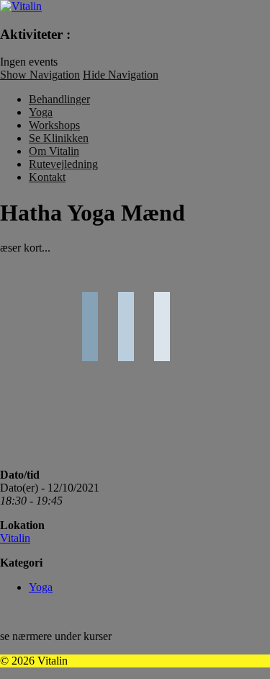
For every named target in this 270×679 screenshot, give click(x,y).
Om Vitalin (54, 151)
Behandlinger (59, 99)
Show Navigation (40, 74)
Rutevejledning (63, 164)
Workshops (54, 125)
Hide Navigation (120, 74)
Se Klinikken (59, 138)
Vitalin (15, 538)
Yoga (41, 112)
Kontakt (47, 177)
